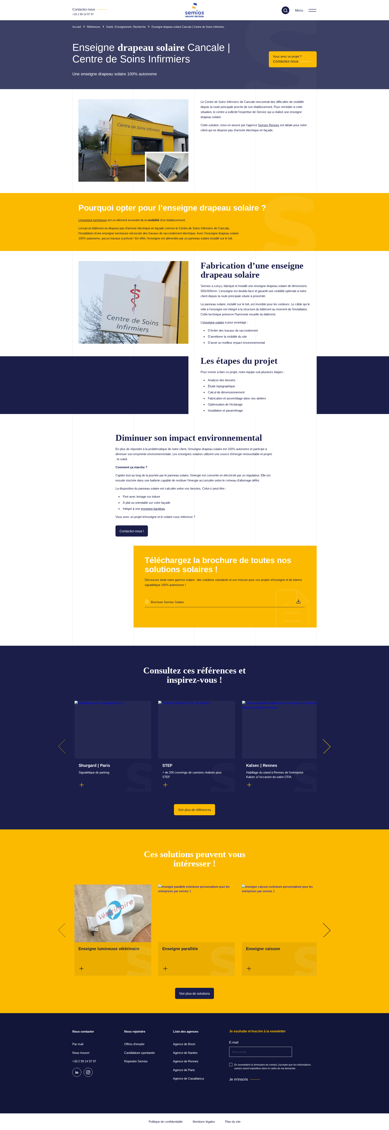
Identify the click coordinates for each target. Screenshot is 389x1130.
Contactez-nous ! (132, 531)
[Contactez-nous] (89, 9)
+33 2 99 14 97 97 (83, 14)
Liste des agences (185, 1031)
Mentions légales (204, 1121)
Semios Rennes (268, 125)
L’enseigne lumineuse (92, 220)
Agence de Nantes (185, 1052)
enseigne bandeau (153, 508)
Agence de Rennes (185, 1061)
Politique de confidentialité (166, 1121)
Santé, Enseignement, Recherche (126, 26)
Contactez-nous (285, 61)
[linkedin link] (76, 1072)
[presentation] (65, 746)
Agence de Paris (184, 1070)
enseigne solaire (213, 322)
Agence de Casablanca (188, 1078)
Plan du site (232, 1121)
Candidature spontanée (139, 1052)
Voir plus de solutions (194, 993)
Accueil (76, 26)
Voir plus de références (194, 810)
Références (93, 26)
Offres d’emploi (134, 1044)
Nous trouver (81, 1052)
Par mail (77, 1044)
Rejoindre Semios (136, 1061)
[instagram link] (88, 1072)
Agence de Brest (184, 1044)
